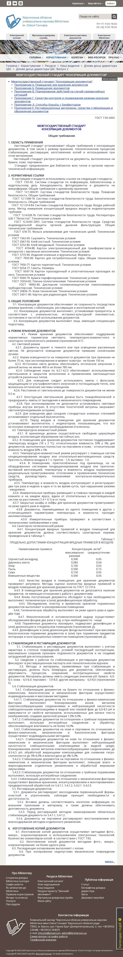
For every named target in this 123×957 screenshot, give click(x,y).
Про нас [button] (113, 57)
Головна (11, 65)
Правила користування (19, 894)
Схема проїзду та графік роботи (49, 936)
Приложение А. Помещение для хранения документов (51, 85)
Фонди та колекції (17, 897)
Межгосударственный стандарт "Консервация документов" (52, 81)
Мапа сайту (44, 901)
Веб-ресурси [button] (96, 57)
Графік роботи (14, 884)
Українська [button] (78, 3)
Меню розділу (110, 78)
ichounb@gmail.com (49, 933)
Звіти (84, 894)
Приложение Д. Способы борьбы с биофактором (47, 104)
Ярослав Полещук (44, 953)
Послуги (10, 901)
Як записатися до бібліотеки (16, 889)
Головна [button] (35, 57)
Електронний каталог (17, 36)
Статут (85, 884)
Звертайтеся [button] (95, 3)
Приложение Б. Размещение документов (42, 88)
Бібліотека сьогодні (17, 881)
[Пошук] (114, 16)
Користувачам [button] (56, 57)
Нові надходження (49, 884)
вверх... (110, 861)
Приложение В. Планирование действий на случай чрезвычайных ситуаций (59, 93)
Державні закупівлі (92, 897)
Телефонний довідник (43, 939)
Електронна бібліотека (104, 36)
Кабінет (111, 3)
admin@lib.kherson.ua (74, 933)
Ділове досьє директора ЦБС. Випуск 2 (41, 69)
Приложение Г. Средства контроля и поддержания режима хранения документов (61, 99)
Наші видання (70, 65)
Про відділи (13, 904)
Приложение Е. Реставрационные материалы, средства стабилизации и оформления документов (63, 109)
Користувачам (30, 65)
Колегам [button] (77, 57)
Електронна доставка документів (75, 36)
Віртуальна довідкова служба (43, 36)
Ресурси (50, 65)
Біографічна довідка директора (93, 889)
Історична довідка (17, 877)
